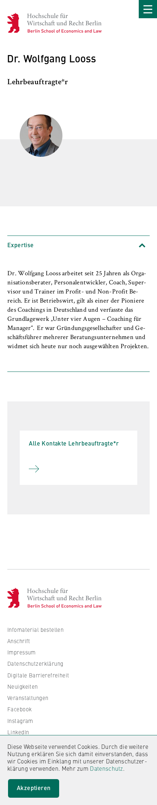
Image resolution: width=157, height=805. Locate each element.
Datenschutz (106, 768)
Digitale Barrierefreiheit (38, 675)
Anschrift (18, 641)
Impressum (21, 652)
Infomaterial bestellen (35, 629)
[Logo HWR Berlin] (17, 23)
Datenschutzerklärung (35, 663)
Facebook (19, 709)
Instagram (20, 720)
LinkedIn (18, 732)
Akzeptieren (33, 787)
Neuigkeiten (22, 686)
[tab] (78, 245)
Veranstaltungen (27, 697)
